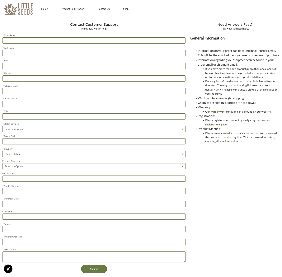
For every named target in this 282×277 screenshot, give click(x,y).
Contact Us (103, 8)
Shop (126, 8)
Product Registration (72, 8)
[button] (18, 9)
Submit (94, 268)
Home (44, 8)
